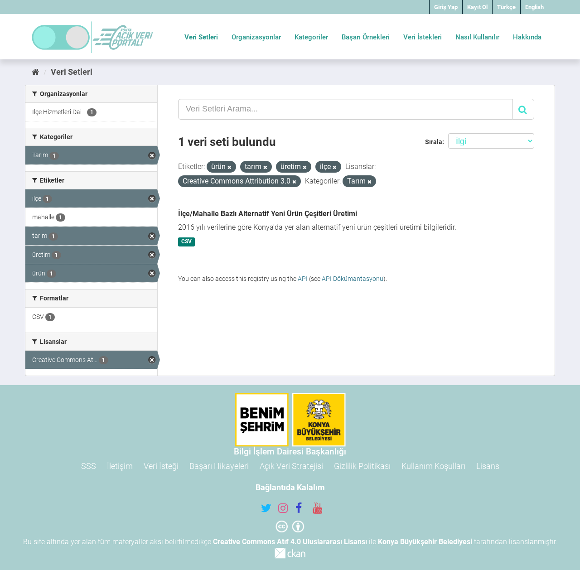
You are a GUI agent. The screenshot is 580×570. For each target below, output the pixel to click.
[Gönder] (523, 109)
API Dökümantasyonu (352, 278)
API (303, 278)
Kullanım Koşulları (433, 466)
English (534, 7)
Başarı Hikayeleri (219, 466)
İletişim (120, 466)
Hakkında (527, 37)
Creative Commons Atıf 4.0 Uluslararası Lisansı (290, 541)
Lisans (487, 466)
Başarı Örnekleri (366, 37)
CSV (186, 242)
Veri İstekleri (422, 37)
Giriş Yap (446, 7)
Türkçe (506, 7)
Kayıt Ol (477, 7)
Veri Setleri (201, 37)
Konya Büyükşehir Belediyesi (425, 541)
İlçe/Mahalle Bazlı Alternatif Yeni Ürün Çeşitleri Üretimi (267, 213)
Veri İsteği (161, 466)
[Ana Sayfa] (35, 72)
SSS (88, 466)
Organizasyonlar (256, 37)
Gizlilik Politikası (362, 466)
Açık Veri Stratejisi (291, 466)
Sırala (433, 141)
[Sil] (229, 167)
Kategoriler (311, 37)
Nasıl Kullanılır (477, 37)
